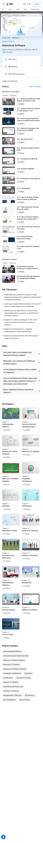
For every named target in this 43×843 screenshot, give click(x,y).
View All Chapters (35, 86)
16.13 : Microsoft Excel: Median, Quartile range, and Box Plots (28, 218)
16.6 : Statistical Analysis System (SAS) (28, 149)
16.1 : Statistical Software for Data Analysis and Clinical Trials (28, 100)
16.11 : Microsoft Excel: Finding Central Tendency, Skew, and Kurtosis (27, 198)
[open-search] (24, 4)
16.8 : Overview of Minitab (25, 169)
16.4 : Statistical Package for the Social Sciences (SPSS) (28, 129)
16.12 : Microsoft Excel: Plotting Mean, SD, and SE (28, 208)
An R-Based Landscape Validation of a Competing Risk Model (28, 277)
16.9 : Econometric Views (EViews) (28, 178)
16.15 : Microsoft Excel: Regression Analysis (25, 238)
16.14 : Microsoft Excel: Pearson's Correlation (28, 228)
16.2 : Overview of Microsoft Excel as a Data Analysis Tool (28, 110)
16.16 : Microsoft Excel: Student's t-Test (28, 247)
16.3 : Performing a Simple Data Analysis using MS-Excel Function (28, 119)
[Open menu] (3, 4)
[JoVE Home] (10, 4)
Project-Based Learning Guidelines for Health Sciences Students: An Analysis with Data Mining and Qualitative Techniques (27, 268)
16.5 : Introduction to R (24, 139)
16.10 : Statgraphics (23, 188)
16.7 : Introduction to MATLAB (27, 159)
